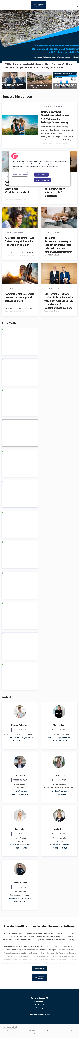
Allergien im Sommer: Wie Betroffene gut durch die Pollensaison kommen (19, 241)
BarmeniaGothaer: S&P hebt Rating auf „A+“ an (38, 86)
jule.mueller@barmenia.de (19, 844)
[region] (39, 168)
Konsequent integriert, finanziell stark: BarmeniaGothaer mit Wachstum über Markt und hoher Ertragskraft (65, 85)
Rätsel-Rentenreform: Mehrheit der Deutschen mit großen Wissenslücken (14, 85)
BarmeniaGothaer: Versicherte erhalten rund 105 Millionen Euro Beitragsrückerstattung (55, 117)
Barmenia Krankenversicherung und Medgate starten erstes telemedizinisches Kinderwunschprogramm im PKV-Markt (58, 246)
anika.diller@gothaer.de (59, 844)
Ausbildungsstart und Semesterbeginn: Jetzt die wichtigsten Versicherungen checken (19, 187)
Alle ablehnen (41, 175)
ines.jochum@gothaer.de (59, 791)
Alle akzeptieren (42, 180)
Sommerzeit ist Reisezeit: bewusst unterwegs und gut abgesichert (19, 297)
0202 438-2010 (20, 901)
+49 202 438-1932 (19, 848)
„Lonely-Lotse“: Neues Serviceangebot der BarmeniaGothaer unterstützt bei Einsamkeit (56, 188)
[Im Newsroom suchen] (76, 5)
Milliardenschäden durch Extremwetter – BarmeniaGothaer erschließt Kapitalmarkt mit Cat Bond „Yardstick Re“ (38, 66)
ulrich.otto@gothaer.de (19, 791)
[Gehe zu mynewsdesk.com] (10, 1027)
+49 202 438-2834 (59, 741)
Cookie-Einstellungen (20, 174)
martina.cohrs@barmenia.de (59, 737)
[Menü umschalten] (3, 5)
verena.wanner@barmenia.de (19, 898)
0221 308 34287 (59, 794)
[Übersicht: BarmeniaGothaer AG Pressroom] (38, 5)
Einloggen (72, 1030)
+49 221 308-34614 (20, 794)
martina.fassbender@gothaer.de (20, 737)
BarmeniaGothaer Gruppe (39, 1014)
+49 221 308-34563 (59, 848)
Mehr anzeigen (39, 969)
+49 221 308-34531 (20, 741)
